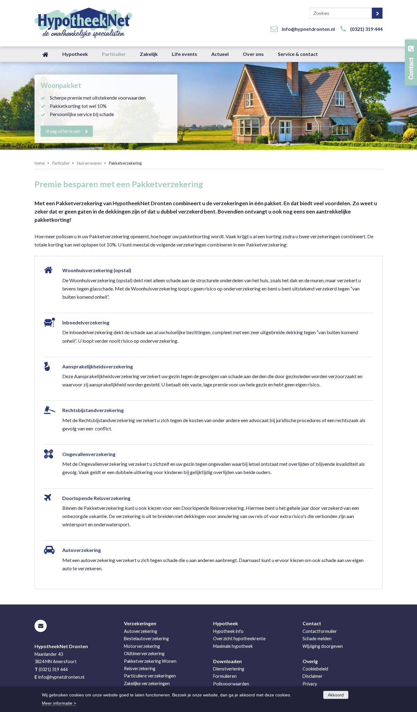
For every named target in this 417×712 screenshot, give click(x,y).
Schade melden (317, 638)
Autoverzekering (140, 631)
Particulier (61, 163)
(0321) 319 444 (366, 29)
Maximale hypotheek (233, 646)
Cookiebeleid (315, 668)
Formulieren (225, 676)
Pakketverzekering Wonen (150, 661)
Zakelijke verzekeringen (147, 683)
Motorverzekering (142, 646)
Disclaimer (313, 676)
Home (39, 163)
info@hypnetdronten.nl (308, 29)
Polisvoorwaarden (231, 683)
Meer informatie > (59, 703)
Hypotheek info (228, 631)
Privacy (310, 683)
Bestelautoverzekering (146, 638)
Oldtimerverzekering (144, 653)
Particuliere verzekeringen (150, 675)
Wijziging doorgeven (323, 646)
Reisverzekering (139, 668)
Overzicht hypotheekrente (239, 638)
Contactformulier (320, 631)
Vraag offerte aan (62, 131)
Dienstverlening (228, 668)
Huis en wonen (89, 163)
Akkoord (336, 694)
